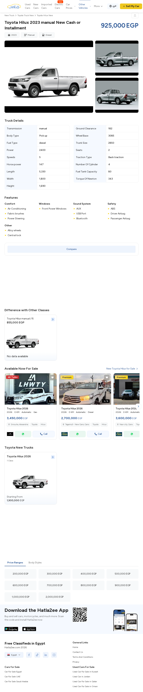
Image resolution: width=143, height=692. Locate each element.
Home (75, 647)
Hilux (43, 424)
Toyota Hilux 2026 (19, 456)
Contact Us (78, 652)
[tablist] (71, 563)
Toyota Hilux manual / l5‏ (20, 318)
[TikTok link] (37, 655)
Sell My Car (132, 6)
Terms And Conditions (83, 657)
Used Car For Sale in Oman (85, 686)
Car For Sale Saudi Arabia (16, 681)
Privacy (76, 662)
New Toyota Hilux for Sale (120, 368)
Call (45, 433)
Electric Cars (59, 6)
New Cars (36, 6)
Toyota (34, 424)
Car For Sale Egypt (13, 671)
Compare (71, 249)
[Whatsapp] (23, 434)
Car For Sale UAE (12, 676)
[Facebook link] (29, 655)
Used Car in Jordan (81, 676)
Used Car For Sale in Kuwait (85, 671)
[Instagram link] (54, 655)
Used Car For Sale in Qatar (85, 681)
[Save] (52, 377)
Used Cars (28, 6)
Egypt (14, 655)
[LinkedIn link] (45, 655)
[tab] (15, 563)
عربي (114, 6)
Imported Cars (46, 6)
